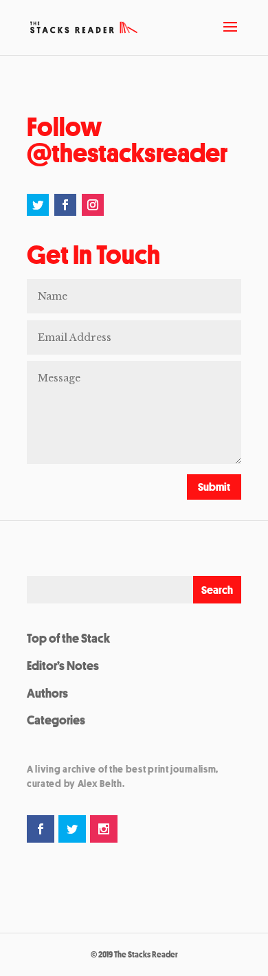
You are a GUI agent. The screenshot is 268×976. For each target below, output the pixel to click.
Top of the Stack (68, 638)
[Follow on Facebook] (65, 205)
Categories (56, 719)
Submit (214, 486)
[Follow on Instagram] (93, 205)
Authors (47, 693)
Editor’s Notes (63, 665)
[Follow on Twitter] (38, 205)
